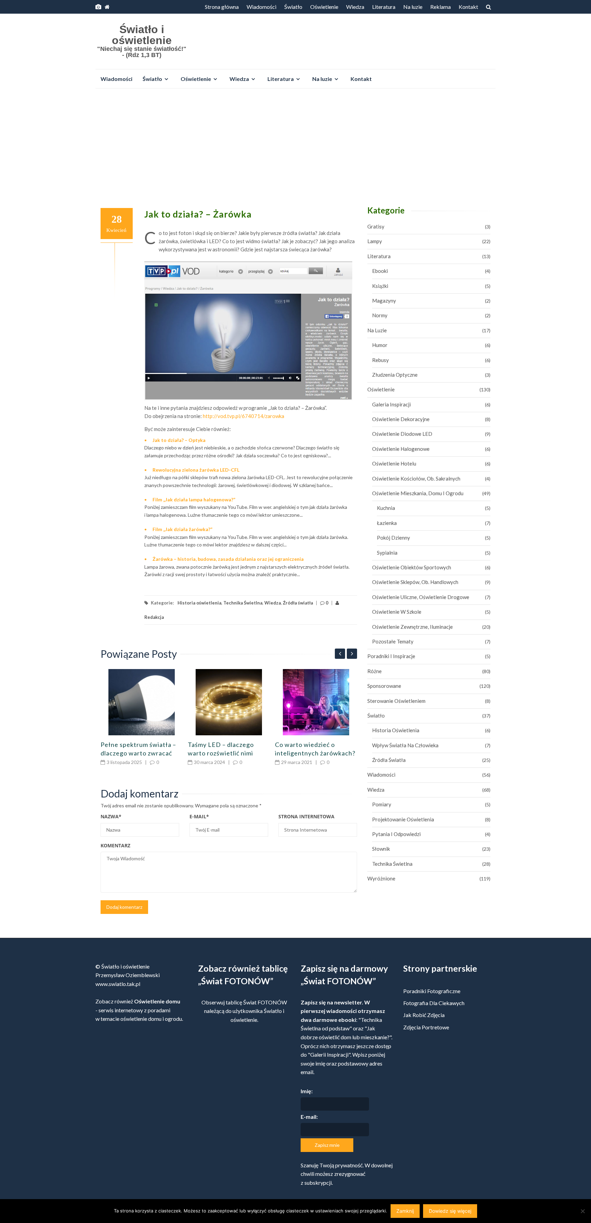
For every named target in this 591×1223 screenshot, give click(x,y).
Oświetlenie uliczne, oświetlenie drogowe (420, 597)
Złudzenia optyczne (395, 375)
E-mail (199, 816)
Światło (293, 6)
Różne (374, 671)
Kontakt (468, 6)
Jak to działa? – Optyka (179, 440)
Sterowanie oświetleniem (396, 701)
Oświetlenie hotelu (394, 463)
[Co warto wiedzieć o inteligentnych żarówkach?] (316, 702)
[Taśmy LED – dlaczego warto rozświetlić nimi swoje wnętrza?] (229, 702)
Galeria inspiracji (391, 404)
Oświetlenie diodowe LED (402, 434)
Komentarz (115, 845)
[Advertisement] (295, 145)
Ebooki (380, 271)
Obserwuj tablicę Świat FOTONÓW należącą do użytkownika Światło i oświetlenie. (244, 1011)
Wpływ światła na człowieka (405, 745)
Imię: (307, 1091)
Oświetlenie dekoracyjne (401, 419)
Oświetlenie (324, 6)
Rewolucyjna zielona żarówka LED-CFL (196, 470)
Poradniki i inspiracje (391, 656)
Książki (380, 286)
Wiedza (355, 6)
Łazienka (387, 523)
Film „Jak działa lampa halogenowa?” (194, 499)
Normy (380, 315)
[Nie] (582, 1211)
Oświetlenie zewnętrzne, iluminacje (412, 627)
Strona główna (222, 6)
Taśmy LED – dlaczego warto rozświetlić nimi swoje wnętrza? (221, 753)
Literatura (383, 6)
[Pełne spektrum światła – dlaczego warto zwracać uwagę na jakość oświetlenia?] (142, 702)
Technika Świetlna (242, 603)
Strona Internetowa (306, 816)
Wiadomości (261, 6)
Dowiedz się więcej (450, 1211)
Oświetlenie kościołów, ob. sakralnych (416, 478)
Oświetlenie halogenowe (401, 449)
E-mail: (309, 1116)
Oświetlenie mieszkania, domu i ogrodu (417, 493)
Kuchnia (386, 508)
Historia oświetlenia (199, 603)
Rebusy (380, 360)
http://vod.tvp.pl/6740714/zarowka (243, 416)
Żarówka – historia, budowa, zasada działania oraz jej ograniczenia (228, 559)
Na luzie (412, 6)
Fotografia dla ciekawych (433, 1003)
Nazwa (111, 816)
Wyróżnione (381, 878)
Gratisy (375, 226)
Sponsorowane (384, 686)
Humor (380, 345)
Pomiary (381, 804)
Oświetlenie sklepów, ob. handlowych (415, 582)
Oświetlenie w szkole (396, 612)
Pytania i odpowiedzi (396, 834)
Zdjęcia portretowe (426, 1027)
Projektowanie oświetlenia (403, 819)
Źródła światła (298, 603)
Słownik (381, 849)
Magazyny (384, 300)
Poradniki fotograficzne (431, 991)
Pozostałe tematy (392, 641)
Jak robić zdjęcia (424, 1015)
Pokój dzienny (393, 537)
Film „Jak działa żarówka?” (182, 529)
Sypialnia (387, 553)
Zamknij (405, 1211)
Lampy (374, 241)
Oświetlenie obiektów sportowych (411, 567)
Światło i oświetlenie (142, 34)
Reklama (440, 6)
